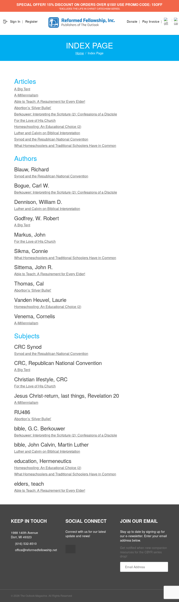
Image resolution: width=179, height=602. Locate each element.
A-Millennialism (26, 95)
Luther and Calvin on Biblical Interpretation (47, 132)
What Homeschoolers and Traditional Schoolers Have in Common (65, 145)
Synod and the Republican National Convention (51, 139)
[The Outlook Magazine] (82, 22)
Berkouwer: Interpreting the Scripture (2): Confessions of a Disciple (65, 114)
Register (31, 21)
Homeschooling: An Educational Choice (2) (47, 126)
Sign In (15, 21)
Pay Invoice (151, 21)
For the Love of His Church (35, 120)
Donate (132, 21)
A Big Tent (22, 88)
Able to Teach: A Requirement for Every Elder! (49, 101)
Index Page (95, 53)
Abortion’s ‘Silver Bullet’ (32, 107)
